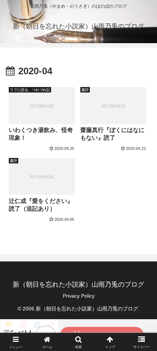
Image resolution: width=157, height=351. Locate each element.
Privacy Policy (79, 296)
